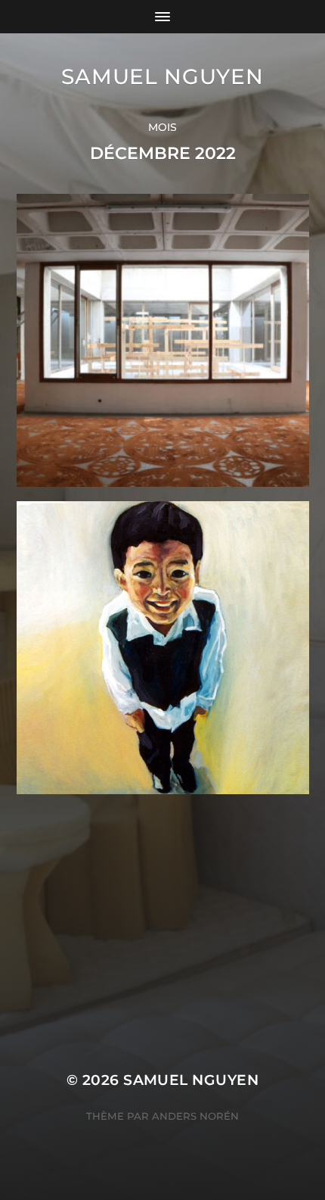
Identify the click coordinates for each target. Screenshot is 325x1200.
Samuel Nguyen (162, 76)
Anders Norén (195, 1116)
